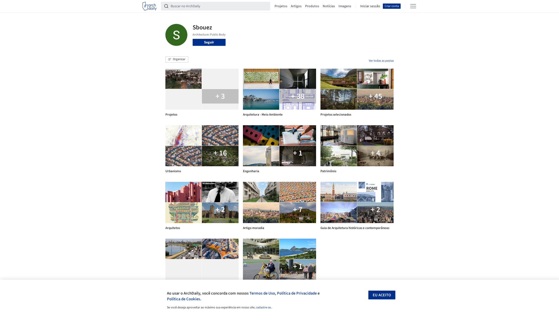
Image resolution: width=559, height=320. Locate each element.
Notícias (329, 6)
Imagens (344, 6)
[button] (176, 59)
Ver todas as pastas (381, 60)
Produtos (312, 6)
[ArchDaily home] (150, 6)
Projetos (281, 6)
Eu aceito (382, 295)
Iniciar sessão (370, 6)
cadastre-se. (263, 307)
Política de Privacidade (297, 293)
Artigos (296, 6)
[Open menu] (413, 6)
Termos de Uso (262, 293)
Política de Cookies (183, 299)
